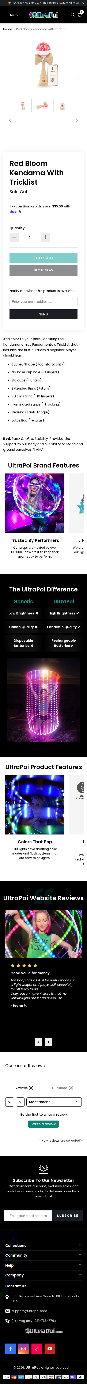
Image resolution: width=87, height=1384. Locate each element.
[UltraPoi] (43, 14)
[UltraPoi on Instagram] (23, 1349)
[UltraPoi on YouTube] (50, 1349)
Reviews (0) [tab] (24, 1088)
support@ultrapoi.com (29, 1311)
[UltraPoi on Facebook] (10, 1349)
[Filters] (20, 1102)
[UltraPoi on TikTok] (36, 1349)
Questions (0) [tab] (62, 1088)
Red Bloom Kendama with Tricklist (41, 29)
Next (48, 1042)
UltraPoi (32, 1367)
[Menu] (5, 15)
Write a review (44, 1124)
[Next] (76, 120)
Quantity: (18, 228)
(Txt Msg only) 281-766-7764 (34, 1320)
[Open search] (9, 1102)
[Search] (73, 15)
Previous (38, 1042)
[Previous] (10, 120)
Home (7, 29)
